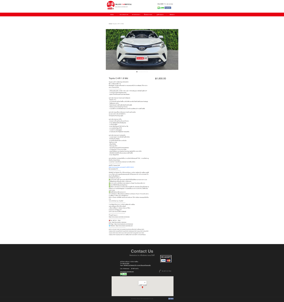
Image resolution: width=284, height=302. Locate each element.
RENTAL (123, 4)
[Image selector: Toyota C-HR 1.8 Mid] (137, 72)
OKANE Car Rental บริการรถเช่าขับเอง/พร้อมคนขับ (137, 265)
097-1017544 (170, 4)
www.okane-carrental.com (121, 6)
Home (110, 23)
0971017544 (126, 263)
